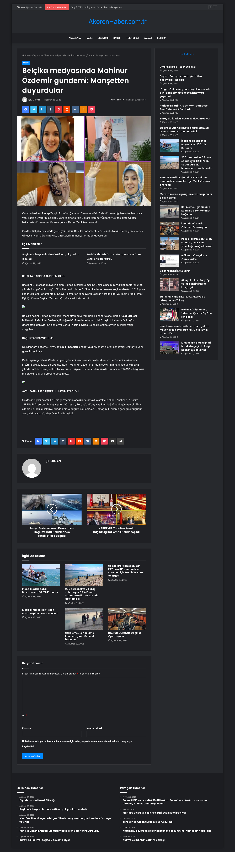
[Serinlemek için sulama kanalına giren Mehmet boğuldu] (84, 619)
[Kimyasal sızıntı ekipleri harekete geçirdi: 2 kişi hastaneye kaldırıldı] (169, 347)
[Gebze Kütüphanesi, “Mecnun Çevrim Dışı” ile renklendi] (169, 314)
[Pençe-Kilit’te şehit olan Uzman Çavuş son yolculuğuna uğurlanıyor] (169, 243)
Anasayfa (75, 38)
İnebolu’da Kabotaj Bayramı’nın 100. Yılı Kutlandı (40, 590)
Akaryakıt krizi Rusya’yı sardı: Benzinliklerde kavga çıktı (195, 283)
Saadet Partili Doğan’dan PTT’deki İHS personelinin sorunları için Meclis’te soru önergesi (125, 570)
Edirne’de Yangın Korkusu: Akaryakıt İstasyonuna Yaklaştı (182, 298)
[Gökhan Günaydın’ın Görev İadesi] (169, 260)
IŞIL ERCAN (34, 99)
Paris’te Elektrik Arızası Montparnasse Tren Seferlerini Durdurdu (184, 107)
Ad (24, 715)
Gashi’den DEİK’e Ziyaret (175, 271)
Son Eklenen (186, 54)
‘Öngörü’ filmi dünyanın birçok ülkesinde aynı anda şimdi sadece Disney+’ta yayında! (115, 7)
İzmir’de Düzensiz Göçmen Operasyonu (125, 634)
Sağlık (117, 38)
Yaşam (148, 38)
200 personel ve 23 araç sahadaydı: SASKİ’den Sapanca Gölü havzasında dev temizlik (82, 594)
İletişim (161, 38)
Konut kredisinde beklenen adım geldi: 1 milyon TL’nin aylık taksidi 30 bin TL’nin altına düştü (184, 329)
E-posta (27, 728)
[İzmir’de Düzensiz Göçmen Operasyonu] (127, 619)
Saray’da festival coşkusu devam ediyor (185, 118)
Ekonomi (103, 38)
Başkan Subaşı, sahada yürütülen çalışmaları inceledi (181, 78)
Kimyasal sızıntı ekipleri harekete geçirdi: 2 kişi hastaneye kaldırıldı (196, 346)
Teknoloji (132, 38)
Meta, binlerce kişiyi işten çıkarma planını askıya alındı (40, 611)
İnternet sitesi (94, 728)
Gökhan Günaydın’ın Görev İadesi (194, 257)
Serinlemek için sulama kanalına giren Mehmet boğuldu (79, 636)
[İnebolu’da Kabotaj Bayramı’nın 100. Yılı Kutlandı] (41, 575)
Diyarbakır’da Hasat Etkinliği (178, 67)
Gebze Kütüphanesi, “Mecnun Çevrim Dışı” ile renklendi (196, 313)
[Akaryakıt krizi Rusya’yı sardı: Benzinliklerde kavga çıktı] (169, 284)
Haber (89, 38)
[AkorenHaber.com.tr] (117, 21)
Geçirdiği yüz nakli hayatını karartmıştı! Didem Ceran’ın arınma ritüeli (184, 129)
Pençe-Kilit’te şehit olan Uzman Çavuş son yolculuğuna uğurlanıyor (196, 242)
